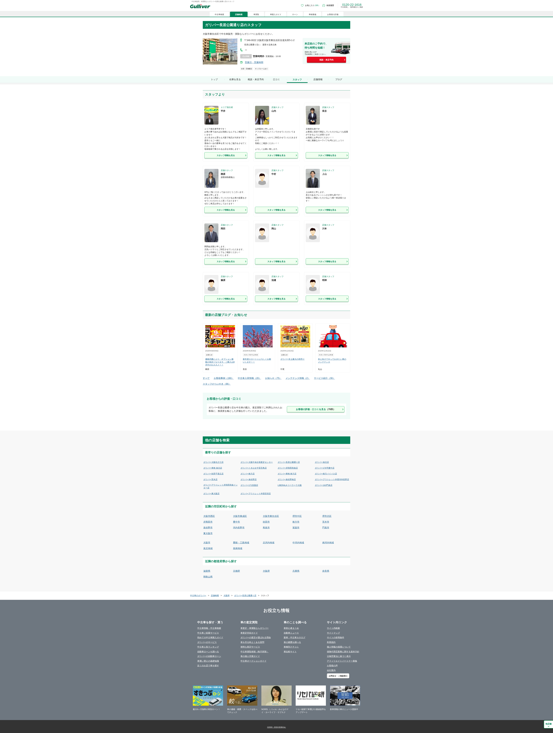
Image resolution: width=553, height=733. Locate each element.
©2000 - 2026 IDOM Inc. (276, 727)
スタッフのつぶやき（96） (217, 384)
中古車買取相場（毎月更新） (254, 651)
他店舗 (549, 724)
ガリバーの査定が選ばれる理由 (255, 637)
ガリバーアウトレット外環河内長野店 (332, 479)
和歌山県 (208, 576)
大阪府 (266, 571)
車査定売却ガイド (249, 633)
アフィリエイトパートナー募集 (342, 661)
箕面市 (295, 527)
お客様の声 (332, 665)
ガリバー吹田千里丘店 (213, 474)
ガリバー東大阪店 (211, 493)
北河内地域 (268, 542)
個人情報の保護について (339, 647)
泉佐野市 (208, 527)
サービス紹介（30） (324, 378)
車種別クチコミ (291, 647)
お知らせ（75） (273, 378)
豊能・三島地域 (241, 542)
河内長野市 (239, 527)
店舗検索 (239, 14)
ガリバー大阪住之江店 (213, 462)
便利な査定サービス (250, 647)
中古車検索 (219, 14)
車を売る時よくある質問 (252, 642)
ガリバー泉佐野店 (248, 479)
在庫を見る (235, 79)
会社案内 (331, 670)
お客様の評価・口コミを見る (315, 409)
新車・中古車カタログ (294, 637)
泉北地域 (208, 548)
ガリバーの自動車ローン (209, 656)
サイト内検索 (333, 628)
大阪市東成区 (240, 516)
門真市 (325, 527)
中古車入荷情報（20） (249, 378)
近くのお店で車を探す (208, 665)
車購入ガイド (275, 14)
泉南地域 (237, 548)
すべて (206, 378)
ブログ (338, 79)
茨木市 (325, 522)
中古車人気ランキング (208, 647)
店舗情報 (318, 79)
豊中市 (236, 522)
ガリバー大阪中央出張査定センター (256, 462)
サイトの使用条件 (335, 637)
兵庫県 (295, 571)
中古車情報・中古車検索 (209, 628)
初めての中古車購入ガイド (210, 637)
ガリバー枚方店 (247, 474)
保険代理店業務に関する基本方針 (343, 651)
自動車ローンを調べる (208, 651)
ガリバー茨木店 (210, 479)
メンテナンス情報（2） (298, 378)
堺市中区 (297, 516)
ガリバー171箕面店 (249, 485)
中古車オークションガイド (253, 661)
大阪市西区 (209, 516)
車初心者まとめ (291, 628)
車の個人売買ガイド (250, 656)
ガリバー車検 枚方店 (287, 474)
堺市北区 (327, 516)
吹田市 (266, 522)
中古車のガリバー (198, 595)
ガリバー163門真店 (323, 485)
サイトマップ (333, 633)
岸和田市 (208, 522)
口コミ (276, 79)
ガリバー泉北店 (322, 462)
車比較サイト (290, 651)
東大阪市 (208, 533)
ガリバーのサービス (207, 642)
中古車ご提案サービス (208, 633)
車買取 (256, 14)
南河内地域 (328, 542)
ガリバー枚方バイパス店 (326, 474)
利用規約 (331, 642)
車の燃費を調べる (292, 642)
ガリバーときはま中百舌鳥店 (253, 468)
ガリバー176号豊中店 (324, 468)
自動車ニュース (291, 633)
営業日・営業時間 (254, 62)
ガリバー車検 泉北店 (212, 468)
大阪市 (206, 542)
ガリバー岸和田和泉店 (288, 468)
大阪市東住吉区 (271, 516)
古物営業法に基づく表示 (339, 656)
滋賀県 (206, 571)
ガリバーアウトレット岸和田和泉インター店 (220, 486)
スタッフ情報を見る (226, 155)
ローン (295, 14)
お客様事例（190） (224, 378)
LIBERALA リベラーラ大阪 (290, 485)
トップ (214, 79)
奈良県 (325, 571)
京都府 (236, 571)
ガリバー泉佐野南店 (287, 479)
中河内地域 (298, 542)
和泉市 (266, 527)
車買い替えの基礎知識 (208, 661)
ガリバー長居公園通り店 (289, 462)
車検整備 (312, 14)
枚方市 (295, 522)
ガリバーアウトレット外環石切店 (255, 493)
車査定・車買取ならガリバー (254, 628)
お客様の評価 (332, 14)
